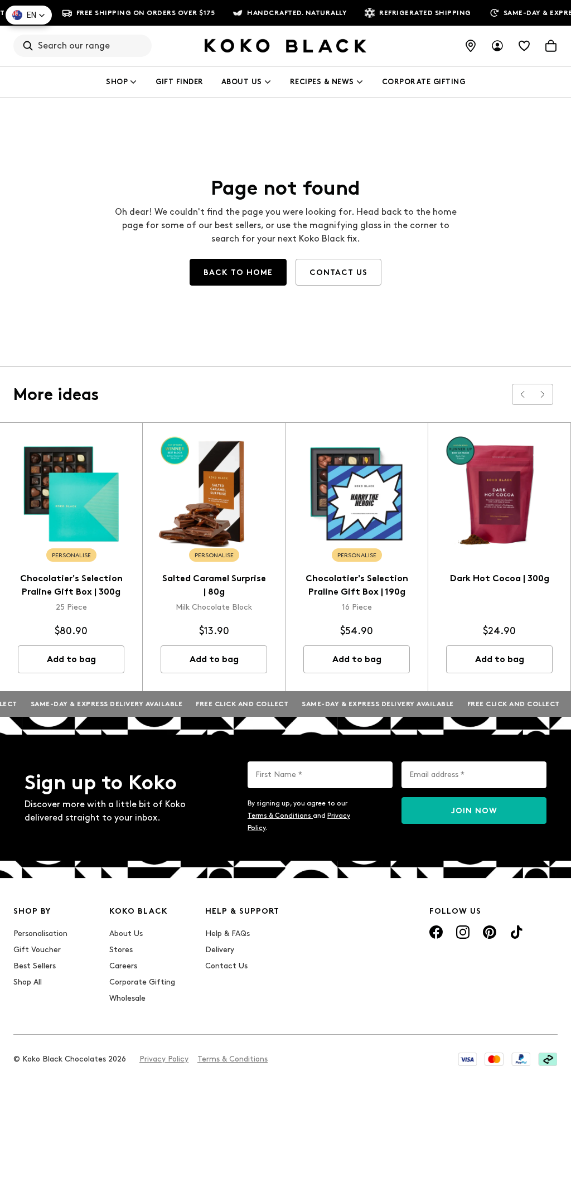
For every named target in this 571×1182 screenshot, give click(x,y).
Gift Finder (180, 82)
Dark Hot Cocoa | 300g (499, 578)
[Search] (27, 45)
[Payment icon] (467, 1059)
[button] (28, 15)
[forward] (543, 394)
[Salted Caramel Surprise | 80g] (214, 494)
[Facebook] (436, 932)
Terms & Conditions (280, 815)
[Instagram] (463, 932)
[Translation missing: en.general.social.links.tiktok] (516, 932)
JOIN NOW (474, 811)
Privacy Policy (163, 1059)
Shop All (27, 982)
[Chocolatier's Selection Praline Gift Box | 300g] (71, 494)
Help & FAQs (227, 933)
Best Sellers (34, 966)
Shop (117, 82)
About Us (241, 82)
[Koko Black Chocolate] (285, 45)
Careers (123, 966)
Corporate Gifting (424, 82)
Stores (121, 949)
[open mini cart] (551, 45)
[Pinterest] (489, 932)
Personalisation (40, 933)
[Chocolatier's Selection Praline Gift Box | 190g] (356, 494)
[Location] (470, 45)
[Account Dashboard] (497, 45)
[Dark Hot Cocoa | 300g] (499, 494)
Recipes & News (322, 82)
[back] (522, 394)
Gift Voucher (37, 949)
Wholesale (127, 998)
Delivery (219, 949)
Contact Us (226, 966)
